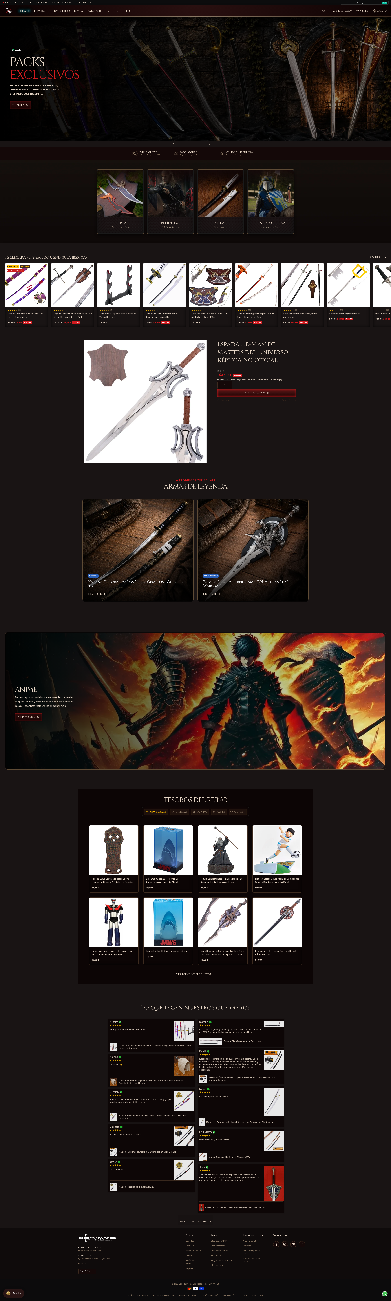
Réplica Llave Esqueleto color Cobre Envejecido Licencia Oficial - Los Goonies (112, 880)
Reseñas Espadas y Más (252, 1252)
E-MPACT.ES (214, 1283)
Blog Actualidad (218, 1245)
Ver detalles (287, 400)
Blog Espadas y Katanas (222, 1260)
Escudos (190, 1245)
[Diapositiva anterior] (173, 144)
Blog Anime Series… (220, 1250)
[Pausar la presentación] (217, 144)
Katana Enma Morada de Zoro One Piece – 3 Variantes (25, 315)
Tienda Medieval (193, 1250)
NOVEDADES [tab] (158, 811)
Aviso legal (257, 1295)
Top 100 (189, 1268)
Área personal (249, 1241)
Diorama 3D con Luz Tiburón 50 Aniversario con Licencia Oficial (162, 880)
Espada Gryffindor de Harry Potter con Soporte (300, 315)
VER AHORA (18, 105)
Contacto (247, 1245)
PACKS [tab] (221, 811)
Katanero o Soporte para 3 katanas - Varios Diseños (118, 315)
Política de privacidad (164, 1295)
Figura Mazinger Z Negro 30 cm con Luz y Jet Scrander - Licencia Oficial (112, 952)
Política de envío (211, 1295)
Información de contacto (236, 1295)
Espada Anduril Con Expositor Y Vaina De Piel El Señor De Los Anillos (72, 315)
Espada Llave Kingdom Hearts (344, 313)
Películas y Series (191, 1262)
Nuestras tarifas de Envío (251, 1260)
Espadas (190, 1241)
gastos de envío (246, 379)
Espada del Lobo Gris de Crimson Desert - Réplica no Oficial (276, 952)
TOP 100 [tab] (202, 811)
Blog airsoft (216, 1255)
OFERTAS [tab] (181, 811)
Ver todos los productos (193, 974)
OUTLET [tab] (239, 811)
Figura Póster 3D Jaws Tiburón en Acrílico (167, 951)
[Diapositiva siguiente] (209, 144)
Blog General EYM (219, 1241)
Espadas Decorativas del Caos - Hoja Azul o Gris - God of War (210, 315)
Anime (189, 1255)
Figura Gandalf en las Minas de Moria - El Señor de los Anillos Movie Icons (221, 880)
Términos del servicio (188, 1295)
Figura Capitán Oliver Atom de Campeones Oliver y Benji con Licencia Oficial (277, 880)
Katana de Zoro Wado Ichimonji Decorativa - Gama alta (161, 315)
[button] (323, 11)
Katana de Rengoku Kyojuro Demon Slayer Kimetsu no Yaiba (255, 315)
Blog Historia (217, 1265)
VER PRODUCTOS (26, 717)
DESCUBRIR (375, 257)
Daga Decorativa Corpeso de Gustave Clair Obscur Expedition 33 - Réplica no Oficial (222, 952)
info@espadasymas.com (89, 1250)
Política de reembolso (139, 1295)
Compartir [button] (225, 400)
